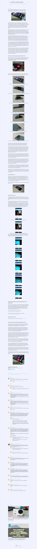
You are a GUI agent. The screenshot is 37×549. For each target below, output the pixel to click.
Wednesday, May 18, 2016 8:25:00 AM (17, 457)
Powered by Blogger (19, 545)
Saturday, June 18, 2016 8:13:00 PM (18, 468)
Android (11, 373)
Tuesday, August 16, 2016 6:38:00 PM (17, 479)
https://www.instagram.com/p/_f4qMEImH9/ (13, 311)
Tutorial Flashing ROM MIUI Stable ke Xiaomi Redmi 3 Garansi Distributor (17, 539)
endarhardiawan (12, 462)
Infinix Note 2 (17, 373)
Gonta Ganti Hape (16, 2)
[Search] (28, 2)
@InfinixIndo (13, 45)
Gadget (13, 373)
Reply (11, 391)
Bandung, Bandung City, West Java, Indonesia (15, 374)
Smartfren (23, 373)
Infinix (17, 23)
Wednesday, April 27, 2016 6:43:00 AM (19, 436)
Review (21, 373)
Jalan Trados (11, 378)
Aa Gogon (13, 380)
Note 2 (19, 373)
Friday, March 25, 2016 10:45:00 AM (19, 418)
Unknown (11, 457)
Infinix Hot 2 (10, 183)
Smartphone (25, 373)
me (12, 451)
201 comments (11, 521)
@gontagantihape (13, 369)
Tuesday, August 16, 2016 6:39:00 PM (17, 484)
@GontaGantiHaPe (12, 368)
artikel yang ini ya (23, 318)
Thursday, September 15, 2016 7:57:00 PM (17, 489)
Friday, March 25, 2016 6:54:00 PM (18, 427)
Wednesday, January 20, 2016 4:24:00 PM (19, 380)
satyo (11, 385)
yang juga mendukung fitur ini (21, 202)
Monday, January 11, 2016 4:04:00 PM (16, 385)
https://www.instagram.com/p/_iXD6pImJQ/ (13, 314)
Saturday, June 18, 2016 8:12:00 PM (18, 462)
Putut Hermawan (12, 427)
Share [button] (8, 372)
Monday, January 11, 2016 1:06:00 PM (17, 378)
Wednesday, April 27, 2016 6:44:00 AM (19, 447)
